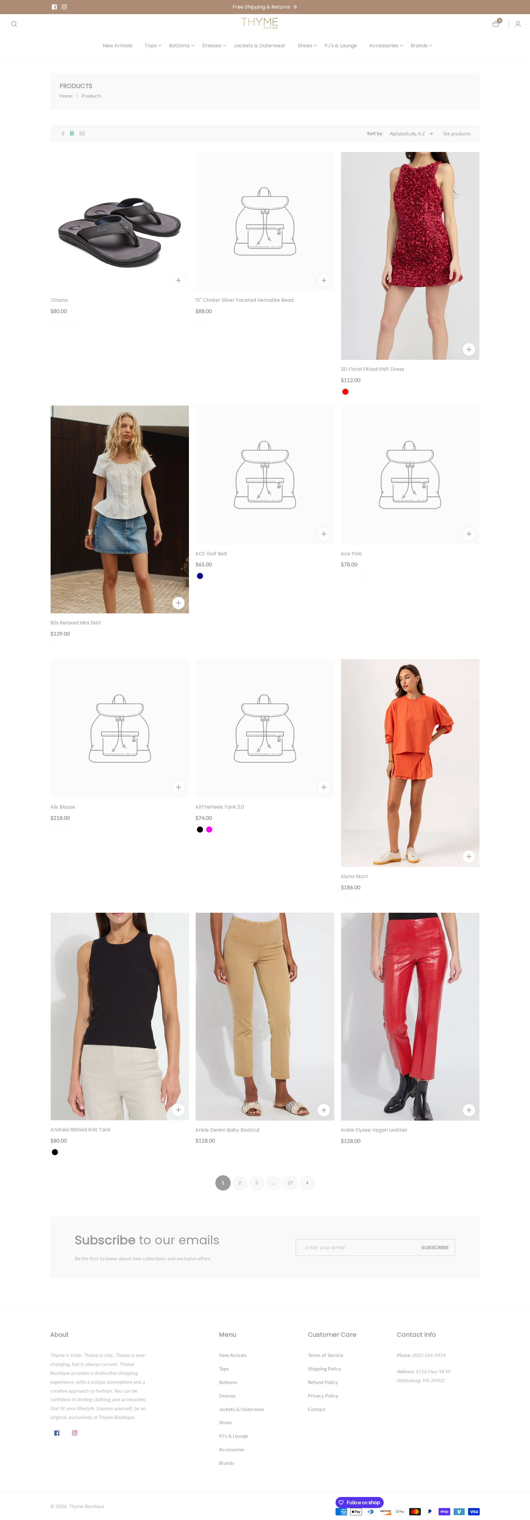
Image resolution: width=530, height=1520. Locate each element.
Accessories (231, 1449)
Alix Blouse (62, 807)
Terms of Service (325, 1355)
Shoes (225, 1422)
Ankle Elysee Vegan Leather (374, 1130)
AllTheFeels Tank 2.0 (219, 807)
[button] (151, 45)
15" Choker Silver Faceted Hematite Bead (244, 300)
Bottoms (228, 1382)
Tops (224, 1368)
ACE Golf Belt (211, 554)
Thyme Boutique (86, 1506)
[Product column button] (63, 134)
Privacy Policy (323, 1395)
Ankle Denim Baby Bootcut (227, 1130)
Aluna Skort (354, 876)
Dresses (227, 1395)
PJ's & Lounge (341, 45)
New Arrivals (117, 45)
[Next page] (307, 1183)
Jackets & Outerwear (260, 45)
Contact (316, 1409)
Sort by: (375, 133)
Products (91, 96)
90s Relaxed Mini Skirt (75, 623)
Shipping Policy (324, 1368)
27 (290, 1182)
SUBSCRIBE (435, 1247)
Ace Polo (351, 554)
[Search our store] (14, 24)
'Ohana (58, 300)
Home (66, 96)
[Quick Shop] (178, 280)
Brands (226, 1463)
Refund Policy (323, 1382)
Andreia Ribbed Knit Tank (80, 1130)
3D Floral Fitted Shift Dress (372, 369)
